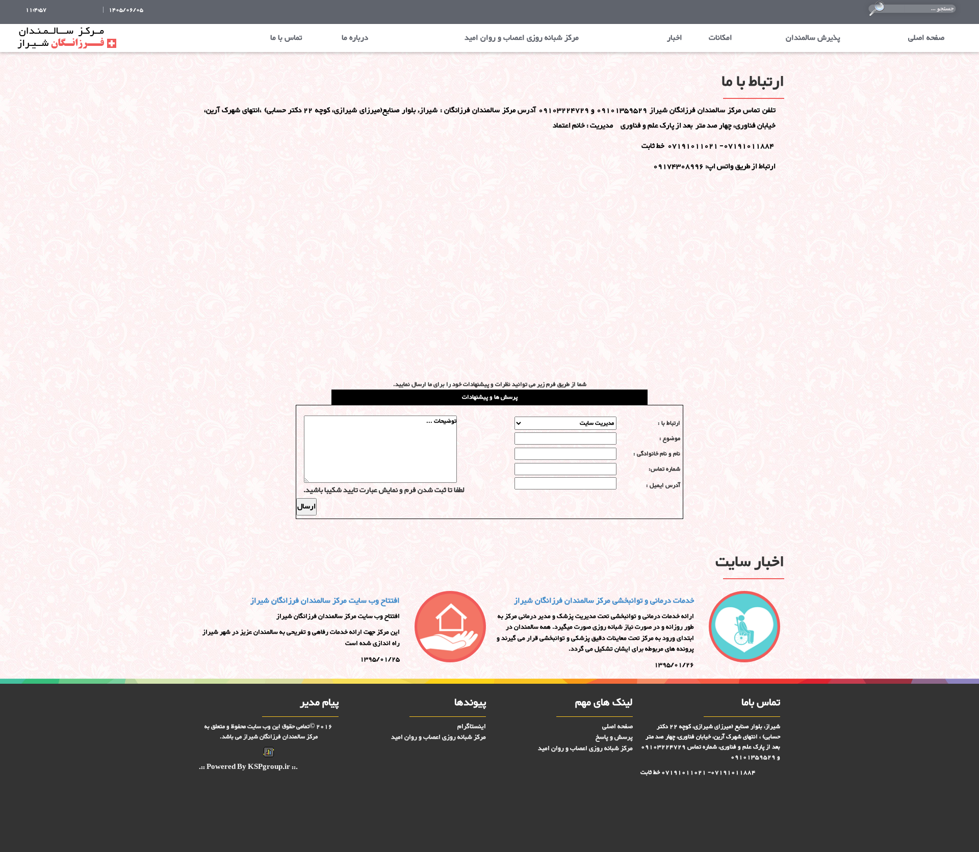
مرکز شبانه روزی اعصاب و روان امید (522, 38)
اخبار (674, 38)
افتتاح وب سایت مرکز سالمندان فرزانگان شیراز (325, 600)
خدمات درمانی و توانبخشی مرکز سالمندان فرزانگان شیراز (604, 600)
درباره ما (355, 38)
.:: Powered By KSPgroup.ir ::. (248, 767)
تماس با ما (286, 38)
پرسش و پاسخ (614, 737)
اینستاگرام (471, 726)
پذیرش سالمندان (813, 38)
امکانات (720, 38)
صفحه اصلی (926, 38)
